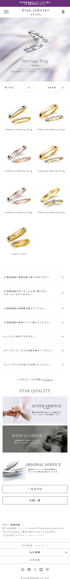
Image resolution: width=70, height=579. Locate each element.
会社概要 (35, 552)
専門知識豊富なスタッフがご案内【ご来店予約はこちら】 (35, 3)
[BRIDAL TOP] (35, 14)
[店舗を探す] (63, 12)
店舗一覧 (35, 500)
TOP (5, 524)
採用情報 (35, 560)
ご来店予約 (35, 489)
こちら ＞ (48, 379)
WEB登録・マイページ (35, 545)
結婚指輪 (15, 524)
